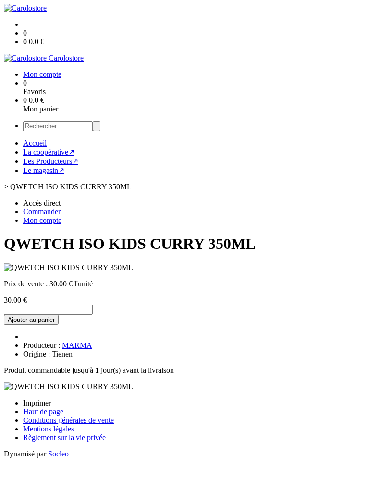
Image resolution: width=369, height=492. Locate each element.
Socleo (58, 454)
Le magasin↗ (43, 170)
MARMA (77, 345)
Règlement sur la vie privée (64, 437)
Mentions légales (48, 429)
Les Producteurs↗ (50, 161)
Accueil (35, 143)
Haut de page (43, 411)
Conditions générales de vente (68, 420)
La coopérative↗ (48, 152)
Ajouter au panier (31, 319)
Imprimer (37, 403)
